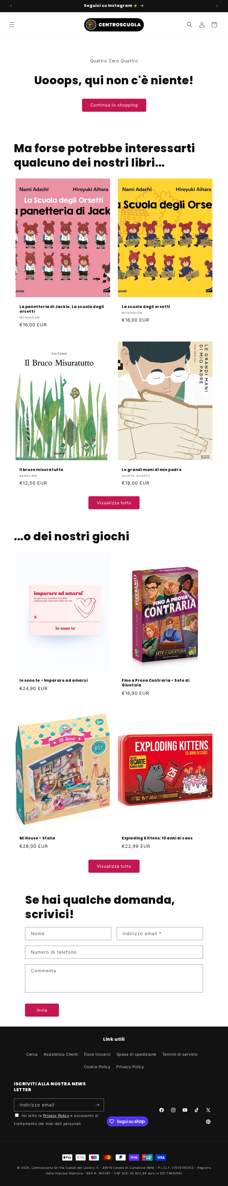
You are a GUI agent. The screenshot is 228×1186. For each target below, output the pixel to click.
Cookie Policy (97, 1066)
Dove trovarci (97, 1054)
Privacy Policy (130, 1066)
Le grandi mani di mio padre (152, 470)
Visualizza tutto (114, 502)
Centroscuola (42, 1168)
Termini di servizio (180, 1054)
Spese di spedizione (136, 1054)
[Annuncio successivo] (217, 6)
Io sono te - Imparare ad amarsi (53, 680)
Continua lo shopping (114, 105)
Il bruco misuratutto (41, 470)
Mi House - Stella (37, 838)
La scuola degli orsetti (146, 307)
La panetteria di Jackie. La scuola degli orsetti (61, 309)
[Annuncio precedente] (11, 6)
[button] (12, 25)
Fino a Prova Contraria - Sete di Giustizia (155, 683)
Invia (42, 1010)
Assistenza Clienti (61, 1054)
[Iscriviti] (97, 1104)
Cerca (32, 1054)
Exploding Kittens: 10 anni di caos (157, 838)
